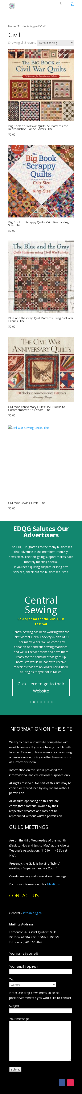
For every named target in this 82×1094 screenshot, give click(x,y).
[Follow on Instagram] (70, 1082)
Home (12, 26)
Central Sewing (41, 604)
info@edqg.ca (32, 913)
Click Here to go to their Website (41, 687)
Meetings (53, 884)
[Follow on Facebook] (62, 1082)
